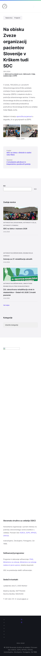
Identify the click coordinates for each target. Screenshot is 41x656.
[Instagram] (21, 628)
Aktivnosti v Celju (29, 74)
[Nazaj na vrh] (36, 618)
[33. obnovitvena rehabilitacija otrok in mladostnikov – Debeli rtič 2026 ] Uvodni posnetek (19, 292)
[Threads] (21, 622)
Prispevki (17, 18)
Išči (4, 186)
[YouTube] (21, 631)
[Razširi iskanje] (30, 6)
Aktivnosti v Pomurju (10, 225)
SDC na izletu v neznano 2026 (15, 229)
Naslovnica (8, 18)
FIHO (31, 559)
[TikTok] (21, 637)
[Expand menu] (37, 6)
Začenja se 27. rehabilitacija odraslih (17, 259)
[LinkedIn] (21, 634)
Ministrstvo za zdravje (11, 562)
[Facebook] (21, 625)
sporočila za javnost (24, 116)
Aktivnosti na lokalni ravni (13, 74)
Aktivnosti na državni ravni (12, 253)
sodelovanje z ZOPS (10, 76)
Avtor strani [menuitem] (20, 643)
